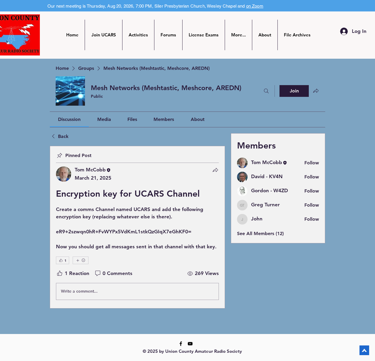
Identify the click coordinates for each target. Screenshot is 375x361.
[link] (69, 119)
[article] (137, 227)
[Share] (215, 169)
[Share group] (315, 90)
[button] (138, 35)
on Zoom (254, 6)
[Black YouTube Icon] (190, 344)
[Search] (266, 91)
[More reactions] (80, 260)
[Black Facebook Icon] (181, 344)
